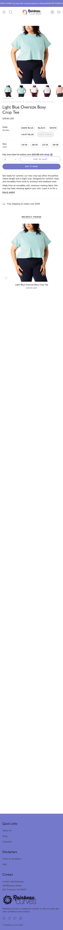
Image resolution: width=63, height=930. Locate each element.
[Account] (52, 12)
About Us (7, 830)
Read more (8, 193)
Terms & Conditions (11, 858)
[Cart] (59, 12)
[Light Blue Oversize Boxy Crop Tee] (31, 253)
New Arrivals (16, 102)
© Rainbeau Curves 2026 (12, 925)
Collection (7, 841)
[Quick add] (6, 278)
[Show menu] (4, 12)
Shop (4, 836)
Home (4, 102)
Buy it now (31, 166)
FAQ (4, 864)
